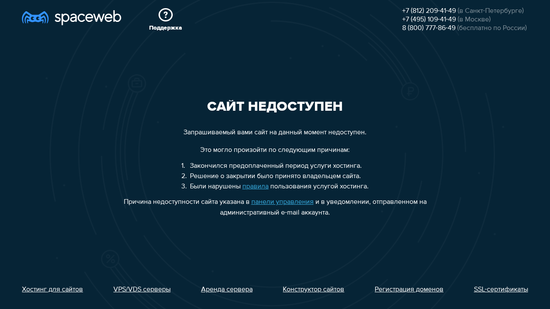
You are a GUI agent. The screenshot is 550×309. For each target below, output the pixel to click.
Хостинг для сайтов (52, 289)
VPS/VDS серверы (142, 289)
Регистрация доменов (409, 289)
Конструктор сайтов (313, 289)
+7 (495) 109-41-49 (429, 19)
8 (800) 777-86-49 (428, 28)
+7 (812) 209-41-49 (429, 11)
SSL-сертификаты (501, 289)
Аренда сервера (227, 289)
